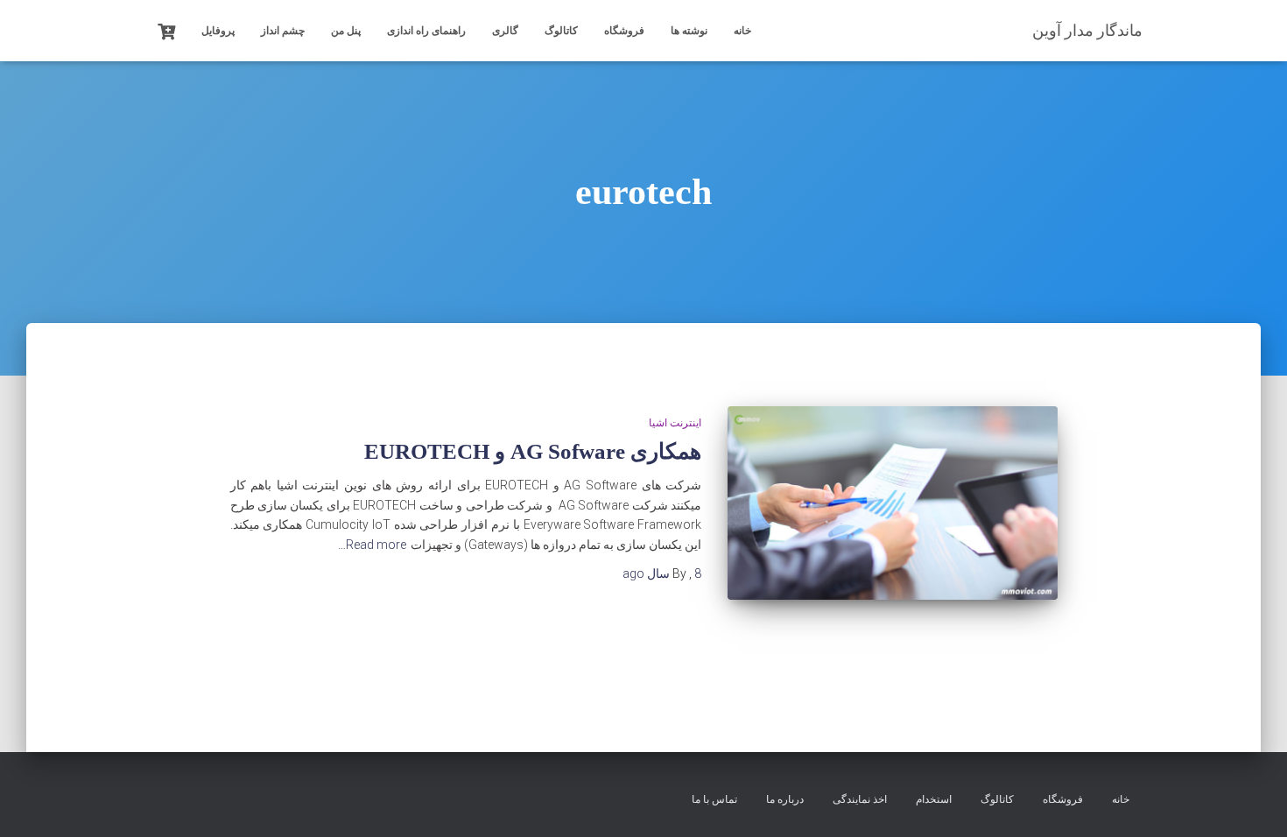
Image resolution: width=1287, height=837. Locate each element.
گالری (505, 31)
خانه (742, 31)
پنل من (346, 31)
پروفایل (218, 31)
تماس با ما (714, 799)
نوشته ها (689, 31)
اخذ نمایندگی (860, 799)
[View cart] (166, 30)
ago (661, 573)
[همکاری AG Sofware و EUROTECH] (892, 503)
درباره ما (785, 799)
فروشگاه (624, 31)
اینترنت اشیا (675, 423)
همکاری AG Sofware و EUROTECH (532, 451)
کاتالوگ (561, 31)
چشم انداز (283, 31)
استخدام (934, 799)
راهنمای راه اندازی (426, 31)
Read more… (372, 545)
